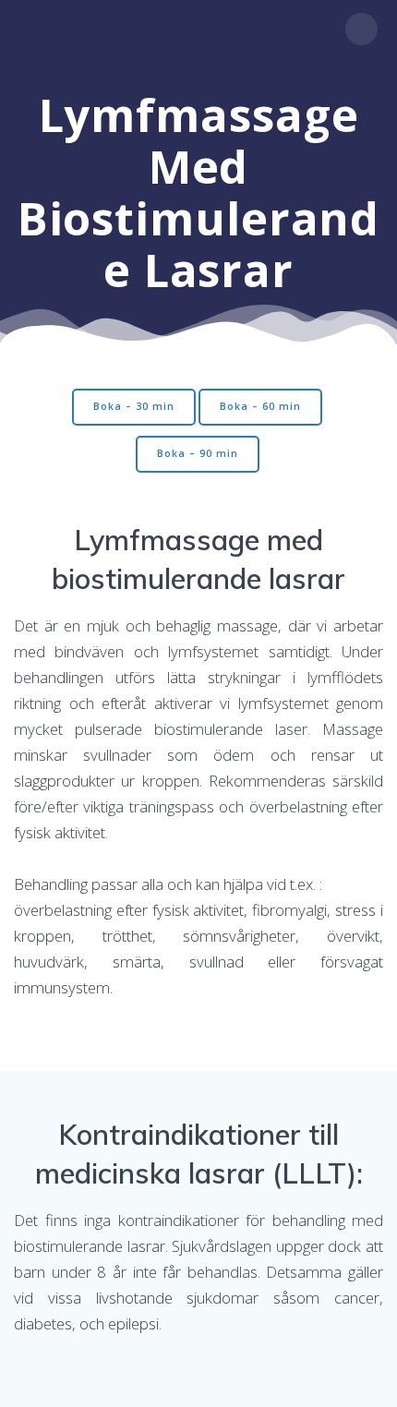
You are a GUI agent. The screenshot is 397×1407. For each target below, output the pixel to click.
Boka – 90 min (197, 453)
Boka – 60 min (260, 406)
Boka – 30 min (133, 406)
